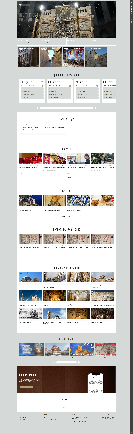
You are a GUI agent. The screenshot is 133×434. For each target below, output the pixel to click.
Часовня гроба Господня (97, 322)
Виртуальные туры (23, 417)
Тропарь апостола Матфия (54, 124)
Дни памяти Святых (25, 88)
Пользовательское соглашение (49, 421)
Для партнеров (46, 430)
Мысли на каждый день (26, 97)
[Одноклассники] (108, 418)
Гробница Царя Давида (25, 322)
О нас (44, 417)
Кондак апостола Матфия (31, 124)
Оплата (44, 423)
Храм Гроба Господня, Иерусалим (27, 285)
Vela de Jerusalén (24, 4)
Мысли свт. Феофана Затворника (28, 94)
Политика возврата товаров (49, 428)
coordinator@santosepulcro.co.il (79, 421)
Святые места (22, 419)
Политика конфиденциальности (50, 419)
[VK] (105, 418)
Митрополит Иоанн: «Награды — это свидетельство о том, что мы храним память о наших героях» (30, 169)
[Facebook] (103, 418)
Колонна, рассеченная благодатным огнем (77, 285)
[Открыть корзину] (129, 2)
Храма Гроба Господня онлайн (29, 42)
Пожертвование (22, 421)
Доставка (45, 425)
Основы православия (26, 91)
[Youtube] (110, 418)
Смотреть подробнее (32, 101)
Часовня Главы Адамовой (73, 322)
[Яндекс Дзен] (113, 418)
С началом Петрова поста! (97, 209)
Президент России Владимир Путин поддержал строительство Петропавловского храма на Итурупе (78, 169)
